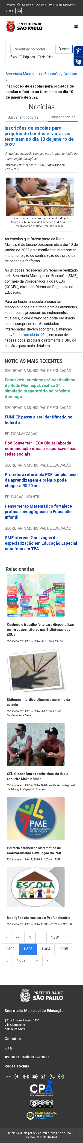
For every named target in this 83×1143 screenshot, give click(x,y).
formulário (33, 335)
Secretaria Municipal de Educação (33, 74)
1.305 (63, 949)
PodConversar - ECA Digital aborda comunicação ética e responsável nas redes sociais (40, 448)
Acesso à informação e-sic (19, 4)
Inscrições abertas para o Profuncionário (38, 918)
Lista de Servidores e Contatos (28, 1056)
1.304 (45, 949)
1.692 (21, 960)
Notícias (47, 57)
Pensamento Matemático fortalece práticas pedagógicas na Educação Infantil (38, 512)
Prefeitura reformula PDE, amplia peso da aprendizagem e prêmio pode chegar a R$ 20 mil (41, 480)
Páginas (29, 57)
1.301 (55, 937)
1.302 (10, 949)
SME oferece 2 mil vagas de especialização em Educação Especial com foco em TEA (41, 543)
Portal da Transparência (62, 4)
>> (36, 960)
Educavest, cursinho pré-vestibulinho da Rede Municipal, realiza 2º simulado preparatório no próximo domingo (40, 388)
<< (18, 937)
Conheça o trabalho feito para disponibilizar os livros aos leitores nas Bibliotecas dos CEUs (40, 630)
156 (10, 1048)
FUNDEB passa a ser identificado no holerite (38, 420)
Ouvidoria (41, 4)
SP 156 (9, 10)
